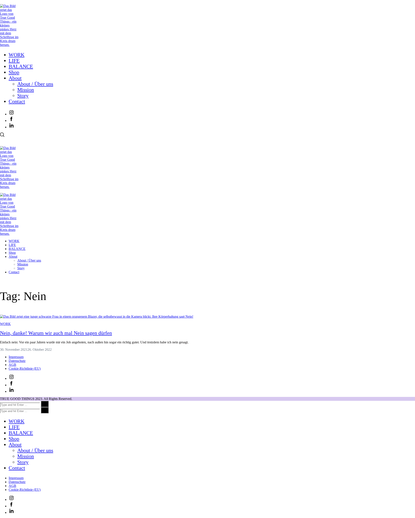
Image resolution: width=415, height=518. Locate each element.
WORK (16, 55)
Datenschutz (17, 361)
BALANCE (21, 66)
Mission (25, 90)
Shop (14, 72)
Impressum (16, 357)
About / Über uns (35, 84)
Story (23, 95)
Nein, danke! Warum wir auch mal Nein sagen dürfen (56, 333)
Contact (17, 101)
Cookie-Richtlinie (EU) (25, 368)
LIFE (14, 60)
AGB (12, 364)
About (15, 78)
